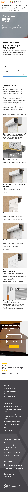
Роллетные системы (11, 424)
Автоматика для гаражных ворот (14, 414)
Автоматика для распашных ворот (12, 410)
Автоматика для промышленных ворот (14, 417)
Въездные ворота (9, 396)
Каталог (10, 25)
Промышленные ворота (11, 391)
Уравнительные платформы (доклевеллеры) (12, 444)
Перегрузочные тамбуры (11, 455)
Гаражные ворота (6, 27)
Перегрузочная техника (12, 439)
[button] (21, 74)
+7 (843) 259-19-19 (6, 5)
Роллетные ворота (17, 27)
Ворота (15, 25)
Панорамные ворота (10, 394)
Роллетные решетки (10, 433)
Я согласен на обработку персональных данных (13, 350)
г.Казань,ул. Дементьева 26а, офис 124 (12, 367)
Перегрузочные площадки (12, 452)
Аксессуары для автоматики (12, 421)
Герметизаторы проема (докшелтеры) (11, 448)
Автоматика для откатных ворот (14, 406)
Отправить (14, 346)
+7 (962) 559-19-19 (21, 5)
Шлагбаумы (8, 461)
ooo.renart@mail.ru (10, 373)
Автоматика (8, 403)
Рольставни (7, 427)
